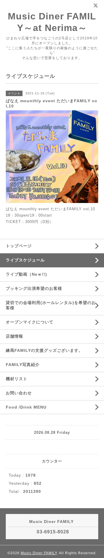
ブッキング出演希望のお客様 (34, 288)
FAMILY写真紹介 (23, 364)
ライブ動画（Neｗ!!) (26, 274)
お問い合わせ (19, 393)
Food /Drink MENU (26, 407)
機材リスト (16, 378)
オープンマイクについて (29, 322)
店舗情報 (14, 336)
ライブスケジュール (25, 260)
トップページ (19, 246)
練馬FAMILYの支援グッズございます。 (44, 350)
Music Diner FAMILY (39, 553)
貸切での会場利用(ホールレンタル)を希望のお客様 (51, 305)
